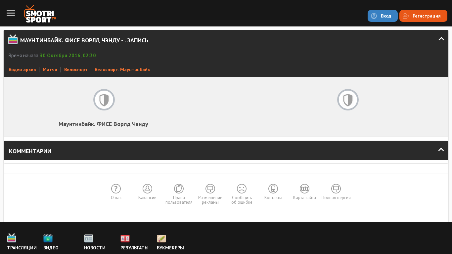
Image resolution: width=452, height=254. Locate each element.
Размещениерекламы (210, 200)
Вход (386, 16)
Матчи (50, 69)
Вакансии (147, 197)
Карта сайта (304, 197)
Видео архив (22, 69)
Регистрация (427, 16)
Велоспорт (76, 69)
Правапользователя (179, 200)
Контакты (273, 197)
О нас (116, 197)
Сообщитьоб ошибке (241, 200)
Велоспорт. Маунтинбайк (122, 69)
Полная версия (336, 197)
